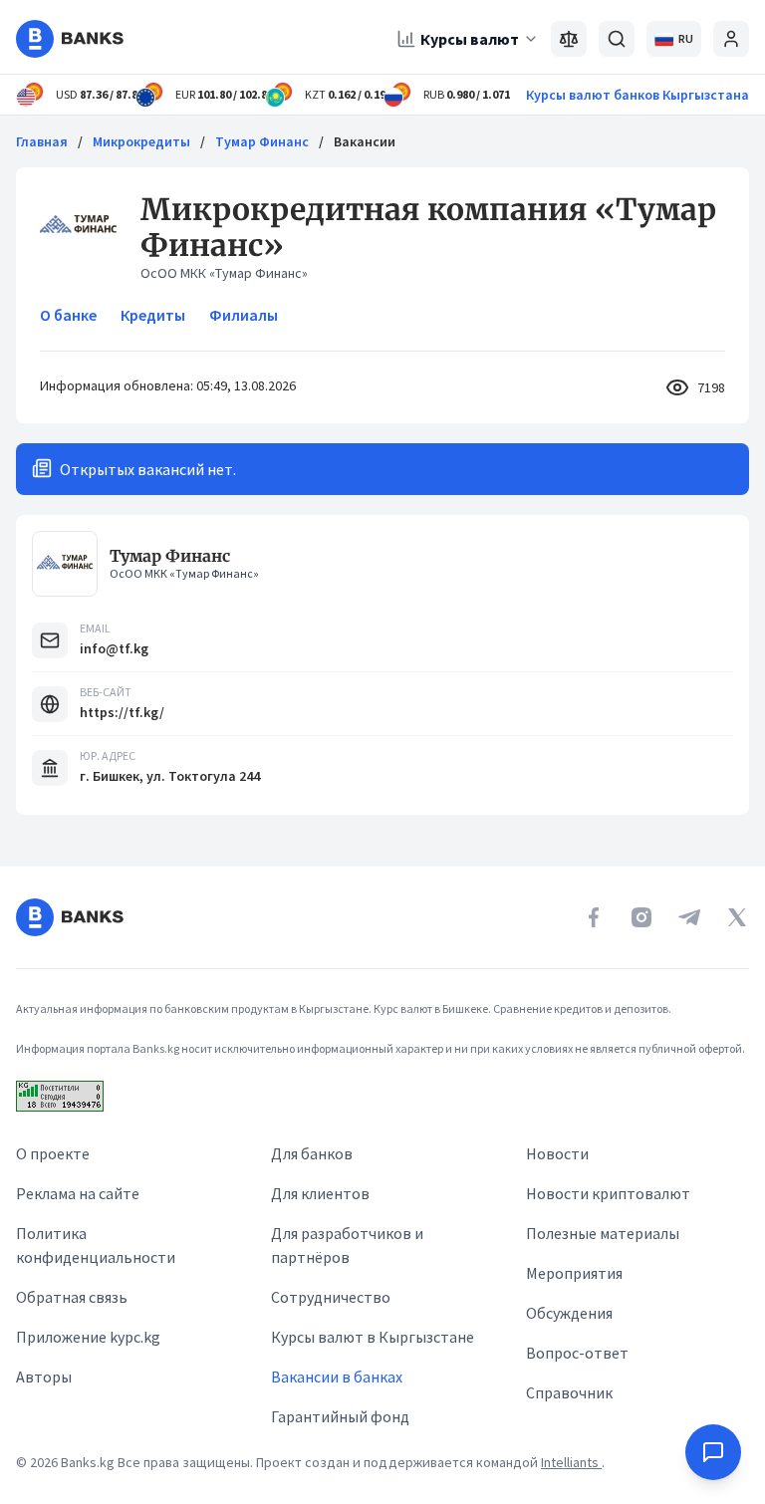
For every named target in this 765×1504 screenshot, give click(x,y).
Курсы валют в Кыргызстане (372, 1337)
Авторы (44, 1376)
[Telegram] (689, 917)
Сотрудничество (330, 1297)
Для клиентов (320, 1193)
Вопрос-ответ (577, 1353)
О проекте (53, 1153)
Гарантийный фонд (340, 1416)
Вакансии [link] (364, 141)
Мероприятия (574, 1273)
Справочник (569, 1392)
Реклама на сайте (77, 1193)
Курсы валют (469, 39)
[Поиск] (617, 39)
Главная (42, 141)
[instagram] (641, 917)
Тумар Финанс (262, 141)
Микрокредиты (141, 141)
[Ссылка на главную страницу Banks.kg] (70, 39)
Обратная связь (72, 1297)
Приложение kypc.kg (88, 1337)
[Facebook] (594, 917)
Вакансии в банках (336, 1376)
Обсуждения (569, 1313)
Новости (557, 1153)
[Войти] (731, 39)
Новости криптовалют (608, 1193)
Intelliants (571, 1462)
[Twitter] (737, 917)
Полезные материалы (602, 1233)
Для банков (312, 1153)
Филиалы (243, 315)
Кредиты (153, 315)
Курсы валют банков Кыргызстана (637, 95)
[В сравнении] (569, 39)
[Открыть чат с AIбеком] (713, 1452)
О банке (68, 315)
